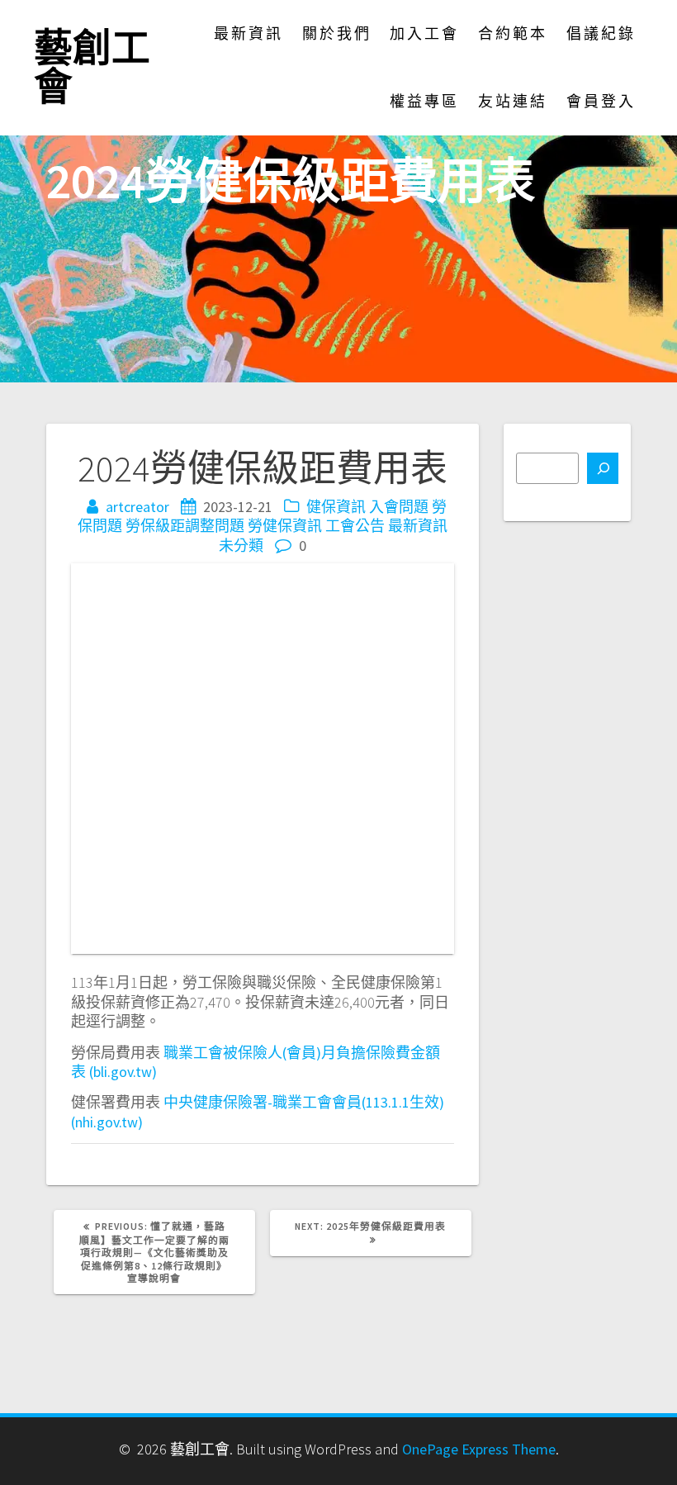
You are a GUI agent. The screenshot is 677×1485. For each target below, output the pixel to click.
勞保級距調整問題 (184, 525)
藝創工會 (92, 68)
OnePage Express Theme (479, 1449)
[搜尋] (602, 468)
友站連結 (512, 101)
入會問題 (398, 506)
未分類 (241, 545)
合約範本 (512, 33)
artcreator (137, 506)
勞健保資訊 (285, 525)
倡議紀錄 (601, 33)
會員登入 (601, 101)
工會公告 (355, 525)
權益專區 (424, 101)
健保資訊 (336, 506)
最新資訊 (248, 33)
